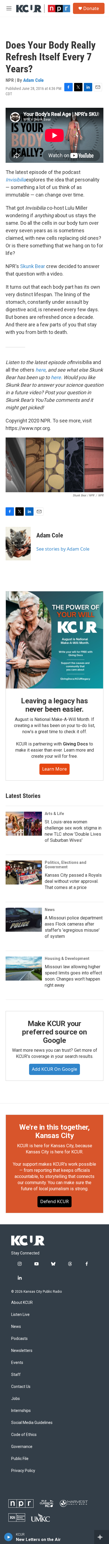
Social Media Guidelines (32, 1423)
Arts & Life (54, 813)
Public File (20, 1459)
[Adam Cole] (18, 543)
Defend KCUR (54, 1201)
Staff (16, 1375)
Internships (21, 1411)
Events (17, 1363)
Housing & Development (67, 958)
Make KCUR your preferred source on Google (54, 1032)
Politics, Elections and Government (65, 864)
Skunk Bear (32, 266)
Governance (21, 1447)
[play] (8, 1537)
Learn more (54, 769)
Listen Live (20, 1315)
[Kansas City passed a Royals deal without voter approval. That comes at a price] (24, 873)
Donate (91, 8)
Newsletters (21, 1351)
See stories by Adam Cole (62, 549)
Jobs (15, 1399)
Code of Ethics (24, 1435)
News (50, 909)
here (40, 370)
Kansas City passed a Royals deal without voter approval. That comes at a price (73, 881)
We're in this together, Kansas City (54, 1131)
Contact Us (20, 1387)
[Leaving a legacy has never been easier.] (54, 640)
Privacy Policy (23, 1471)
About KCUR (22, 1303)
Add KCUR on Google (54, 1069)
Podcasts (19, 1339)
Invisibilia (16, 180)
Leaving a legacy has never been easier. (54, 705)
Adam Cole (33, 80)
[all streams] (101, 1537)
